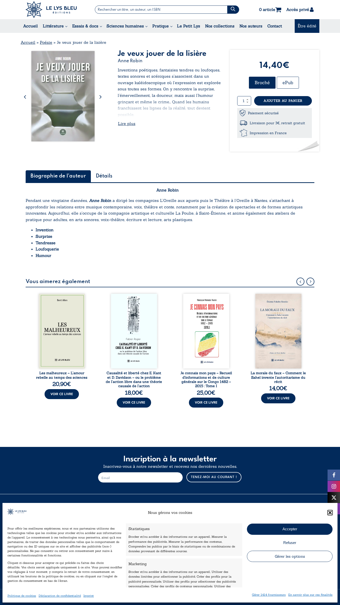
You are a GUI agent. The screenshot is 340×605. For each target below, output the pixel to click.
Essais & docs (85, 25)
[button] (330, 512)
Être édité (307, 25)
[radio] (262, 83)
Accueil (30, 25)
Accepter (290, 529)
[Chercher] (233, 9)
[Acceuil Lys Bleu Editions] (51, 9)
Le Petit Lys (188, 25)
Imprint (88, 596)
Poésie (46, 42)
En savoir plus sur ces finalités (310, 595)
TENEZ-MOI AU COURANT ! (214, 477)
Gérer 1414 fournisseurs (269, 595)
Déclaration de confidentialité (60, 596)
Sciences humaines (125, 25)
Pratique (160, 25)
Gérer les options (290, 556)
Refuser (289, 543)
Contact (274, 25)
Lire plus (126, 123)
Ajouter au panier (283, 101)
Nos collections (219, 25)
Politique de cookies (21, 596)
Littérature (53, 25)
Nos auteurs (250, 25)
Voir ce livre (62, 394)
